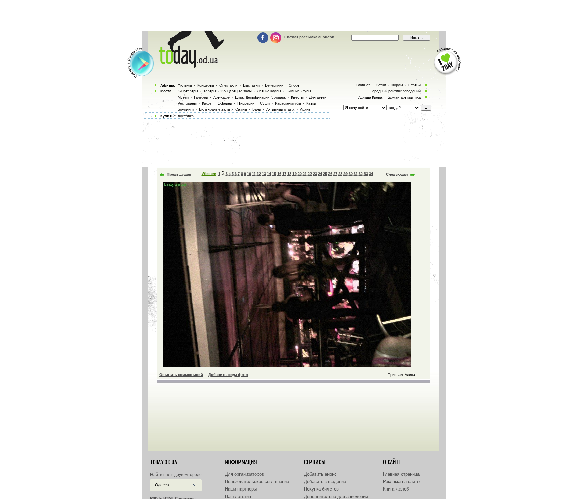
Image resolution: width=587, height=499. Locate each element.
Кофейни (224, 103)
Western (209, 174)
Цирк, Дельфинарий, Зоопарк (260, 97)
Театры (209, 91)
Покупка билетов (321, 489)
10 (249, 174)
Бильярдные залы (214, 109)
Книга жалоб (396, 489)
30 (351, 174)
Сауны (241, 109)
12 (259, 174)
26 (330, 174)
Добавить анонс (320, 474)
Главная (363, 85)
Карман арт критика (404, 97)
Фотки (381, 85)
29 (345, 174)
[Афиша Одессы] (190, 66)
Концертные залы (236, 91)
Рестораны (187, 103)
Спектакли (228, 85)
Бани (256, 109)
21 (305, 174)
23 (315, 174)
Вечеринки (274, 85)
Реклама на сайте (401, 481)
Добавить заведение (325, 481)
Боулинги (186, 109)
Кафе (206, 103)
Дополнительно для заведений (336, 496)
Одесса (162, 485)
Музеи (183, 97)
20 (300, 174)
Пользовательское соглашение (257, 481)
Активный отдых (280, 109)
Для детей (317, 97)
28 (340, 174)
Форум (397, 85)
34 (371, 174)
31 (356, 174)
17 (284, 174)
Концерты (205, 85)
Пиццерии (245, 103)
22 (310, 174)
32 (361, 174)
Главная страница (401, 474)
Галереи (201, 97)
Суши (265, 103)
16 (279, 174)
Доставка (186, 116)
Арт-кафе (221, 97)
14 (269, 174)
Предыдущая (179, 174)
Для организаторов (244, 474)
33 (366, 174)
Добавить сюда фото (228, 375)
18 (289, 174)
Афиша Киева (370, 97)
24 (320, 174)
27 (335, 174)
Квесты (297, 97)
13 (264, 174)
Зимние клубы (298, 91)
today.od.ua (163, 462)
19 (294, 174)
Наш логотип (238, 496)
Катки (311, 103)
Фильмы (185, 85)
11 (254, 174)
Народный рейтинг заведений (395, 91)
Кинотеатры (188, 91)
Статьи (414, 85)
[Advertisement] (293, 15)
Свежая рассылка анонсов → (311, 37)
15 (274, 174)
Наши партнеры (241, 489)
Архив (305, 109)
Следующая (397, 174)
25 (325, 174)
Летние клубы (269, 91)
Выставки (251, 85)
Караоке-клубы (288, 103)
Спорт (294, 85)
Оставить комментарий (181, 375)
